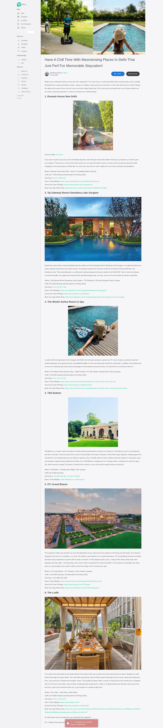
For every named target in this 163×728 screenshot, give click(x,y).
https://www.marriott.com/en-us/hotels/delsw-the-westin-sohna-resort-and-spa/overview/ (96, 388)
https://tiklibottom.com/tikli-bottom (73, 479)
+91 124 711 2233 (59, 378)
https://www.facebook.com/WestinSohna (78, 385)
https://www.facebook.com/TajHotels (76, 294)
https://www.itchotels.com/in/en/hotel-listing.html (82, 588)
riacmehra (59, 154)
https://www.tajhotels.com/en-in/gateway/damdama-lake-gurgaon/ (84, 290)
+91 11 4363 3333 (59, 699)
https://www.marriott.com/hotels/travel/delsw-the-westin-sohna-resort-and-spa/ (88, 381)
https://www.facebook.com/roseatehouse (78, 184)
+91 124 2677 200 (59, 287)
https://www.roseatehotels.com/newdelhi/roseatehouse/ (80, 181)
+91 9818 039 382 (59, 476)
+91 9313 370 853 (73, 476)
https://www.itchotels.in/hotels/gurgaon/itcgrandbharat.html (81, 581)
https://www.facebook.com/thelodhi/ (76, 705)
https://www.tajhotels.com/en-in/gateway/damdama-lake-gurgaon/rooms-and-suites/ (95, 297)
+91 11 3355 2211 (59, 178)
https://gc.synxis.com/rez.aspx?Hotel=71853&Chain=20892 (86, 188)
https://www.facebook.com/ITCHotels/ (77, 584)
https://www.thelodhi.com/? (70, 702)
